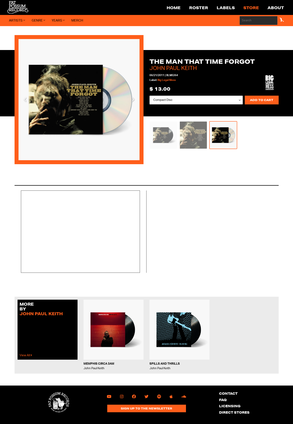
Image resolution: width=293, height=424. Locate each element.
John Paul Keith (173, 68)
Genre (37, 20)
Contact (228, 393)
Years (57, 20)
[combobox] (258, 20)
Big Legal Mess (166, 80)
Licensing (230, 406)
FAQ (223, 400)
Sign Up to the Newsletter (146, 408)
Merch (77, 20)
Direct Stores (234, 412)
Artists (16, 20)
